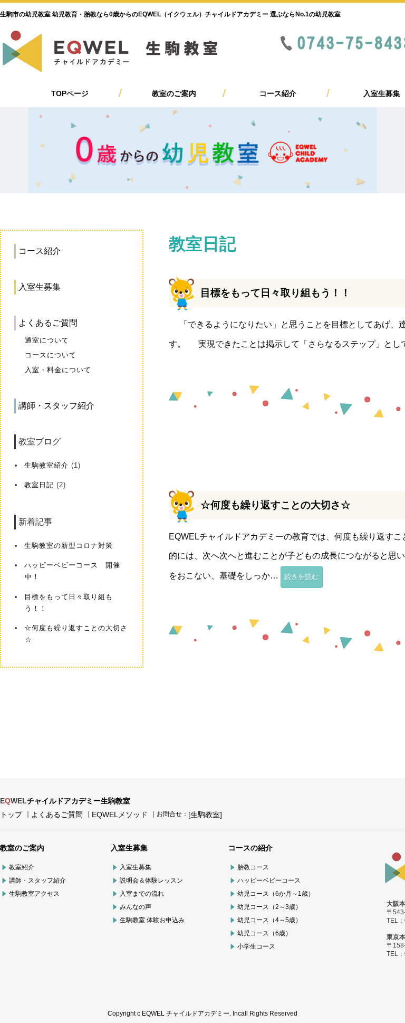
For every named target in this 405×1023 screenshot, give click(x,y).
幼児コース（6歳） (264, 933)
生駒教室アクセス (34, 893)
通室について (47, 340)
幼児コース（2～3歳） (269, 907)
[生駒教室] (205, 814)
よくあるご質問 (48, 322)
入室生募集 (381, 93)
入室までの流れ (142, 893)
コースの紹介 (250, 848)
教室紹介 (21, 867)
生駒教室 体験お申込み (152, 920)
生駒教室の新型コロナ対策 (68, 546)
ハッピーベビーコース (269, 880)
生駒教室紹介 (46, 465)
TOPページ (70, 93)
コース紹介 (277, 93)
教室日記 (39, 485)
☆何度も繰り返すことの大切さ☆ (275, 504)
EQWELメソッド (120, 814)
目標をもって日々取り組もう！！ (275, 292)
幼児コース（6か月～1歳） (275, 893)
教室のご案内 (174, 93)
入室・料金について (58, 370)
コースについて (50, 355)
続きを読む (301, 577)
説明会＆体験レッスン (151, 880)
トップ (11, 814)
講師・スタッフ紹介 (56, 405)
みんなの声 (135, 907)
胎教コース (253, 867)
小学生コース (256, 946)
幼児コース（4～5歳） (269, 920)
